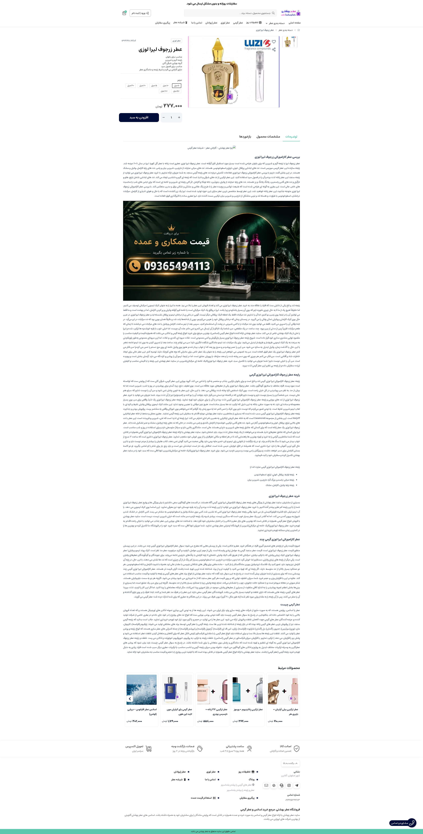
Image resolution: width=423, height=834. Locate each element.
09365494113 (292, 800)
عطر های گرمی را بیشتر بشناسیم (236, 785)
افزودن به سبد (139, 117)
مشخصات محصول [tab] (268, 136)
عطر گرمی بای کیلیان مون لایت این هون (179, 711)
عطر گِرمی (238, 23)
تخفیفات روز (252, 22)
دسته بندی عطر (277, 23)
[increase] (179, 118)
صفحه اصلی (295, 23)
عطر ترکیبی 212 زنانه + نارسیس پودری (216, 711)
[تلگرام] (296, 785)
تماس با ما (196, 23)
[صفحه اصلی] (298, 30)
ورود (143, 13)
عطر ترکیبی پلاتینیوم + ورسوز (248, 710)
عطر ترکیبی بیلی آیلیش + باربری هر (285, 711)
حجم (179, 80)
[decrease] (164, 118)
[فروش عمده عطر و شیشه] (211, 251)
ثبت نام (135, 13)
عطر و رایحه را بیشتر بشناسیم (240, 790)
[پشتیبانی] (281, 785)
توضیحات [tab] (291, 136)
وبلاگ (251, 779)
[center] (273, 13)
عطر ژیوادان (211, 23)
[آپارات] (273, 785)
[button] (129, 698)
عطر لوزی (225, 23)
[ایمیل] (266, 785)
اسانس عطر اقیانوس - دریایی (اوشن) (142, 711)
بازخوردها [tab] (245, 136)
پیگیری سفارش (162, 23)
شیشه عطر (179, 22)
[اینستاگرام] (289, 785)
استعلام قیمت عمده (201, 798)
